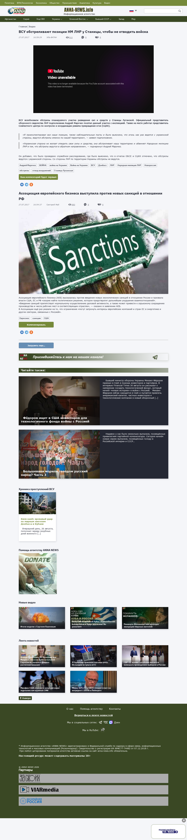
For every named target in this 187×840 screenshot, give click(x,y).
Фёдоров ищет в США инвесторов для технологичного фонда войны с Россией (55, 419)
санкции (36, 318)
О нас (69, 708)
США (46, 318)
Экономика (41, 3)
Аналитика (84, 3)
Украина (56, 19)
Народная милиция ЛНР (129, 165)
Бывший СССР (102, 19)
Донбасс (102, 165)
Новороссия (150, 165)
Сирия (26, 19)
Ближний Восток (78, 19)
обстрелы (24, 170)
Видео (107, 3)
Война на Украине (79, 165)
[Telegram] (26, 184)
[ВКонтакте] (22, 184)
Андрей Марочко (28, 165)
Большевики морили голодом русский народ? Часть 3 (54, 472)
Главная (23, 26)
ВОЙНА (42, 165)
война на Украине (58, 165)
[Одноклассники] (31, 184)
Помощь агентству (91, 708)
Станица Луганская (63, 170)
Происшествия (69, 3)
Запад (121, 19)
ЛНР (112, 165)
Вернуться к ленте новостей (93, 715)
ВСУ (93, 165)
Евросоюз (24, 318)
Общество (54, 3)
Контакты (115, 708)
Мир (133, 19)
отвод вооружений (41, 170)
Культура (97, 3)
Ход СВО (41, 19)
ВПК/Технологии (25, 3)
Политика (9, 3)
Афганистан (10, 19)
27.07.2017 (30, 37)
